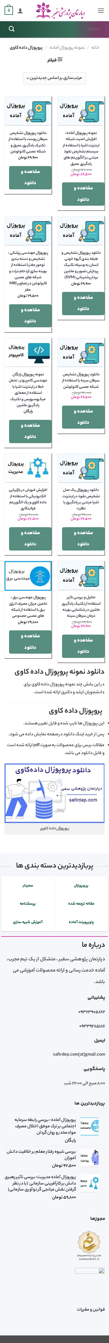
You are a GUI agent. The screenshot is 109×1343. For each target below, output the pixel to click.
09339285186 (92, 1026)
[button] (100, 10)
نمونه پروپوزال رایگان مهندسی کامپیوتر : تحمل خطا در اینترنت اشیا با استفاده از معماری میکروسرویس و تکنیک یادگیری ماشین (28, 390)
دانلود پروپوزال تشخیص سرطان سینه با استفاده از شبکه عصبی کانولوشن (81, 381)
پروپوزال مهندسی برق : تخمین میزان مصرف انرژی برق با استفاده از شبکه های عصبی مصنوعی (28, 607)
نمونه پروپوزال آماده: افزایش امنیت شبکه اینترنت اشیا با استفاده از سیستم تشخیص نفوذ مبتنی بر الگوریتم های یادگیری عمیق (81, 148)
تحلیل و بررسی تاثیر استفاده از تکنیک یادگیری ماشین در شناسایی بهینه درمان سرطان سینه (81, 607)
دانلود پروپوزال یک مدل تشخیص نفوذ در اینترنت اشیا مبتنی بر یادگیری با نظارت (81, 499)
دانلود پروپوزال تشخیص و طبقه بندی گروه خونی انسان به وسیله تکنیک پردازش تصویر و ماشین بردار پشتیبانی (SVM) (81, 265)
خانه (95, 48)
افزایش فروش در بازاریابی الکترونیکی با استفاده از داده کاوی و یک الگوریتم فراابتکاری (28, 499)
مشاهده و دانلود (83, 194)
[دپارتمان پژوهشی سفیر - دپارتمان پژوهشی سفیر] (60, 10)
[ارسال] (12, 29)
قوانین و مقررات (91, 1310)
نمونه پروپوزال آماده (67, 48)
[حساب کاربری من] (20, 10)
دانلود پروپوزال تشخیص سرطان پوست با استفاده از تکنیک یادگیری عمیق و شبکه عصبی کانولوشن (28, 142)
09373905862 (91, 1012)
